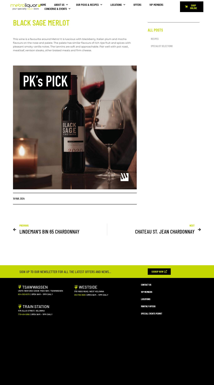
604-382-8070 (24, 294)
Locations (116, 4)
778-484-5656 (24, 314)
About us (59, 4)
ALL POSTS (155, 29)
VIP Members (156, 4)
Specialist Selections (162, 45)
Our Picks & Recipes (87, 4)
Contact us (146, 284)
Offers (137, 4)
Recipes (155, 38)
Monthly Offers (148, 306)
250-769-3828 (79, 294)
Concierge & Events (55, 9)
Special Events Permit (151, 313)
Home (43, 4)
